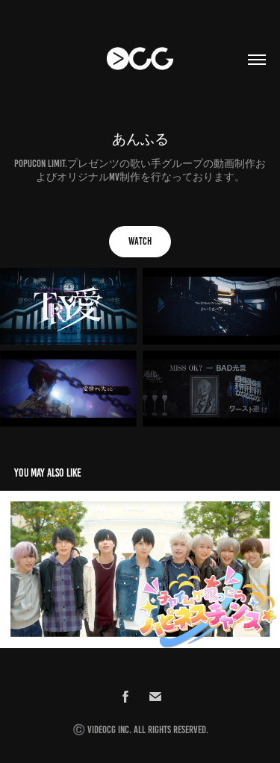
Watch (140, 241)
